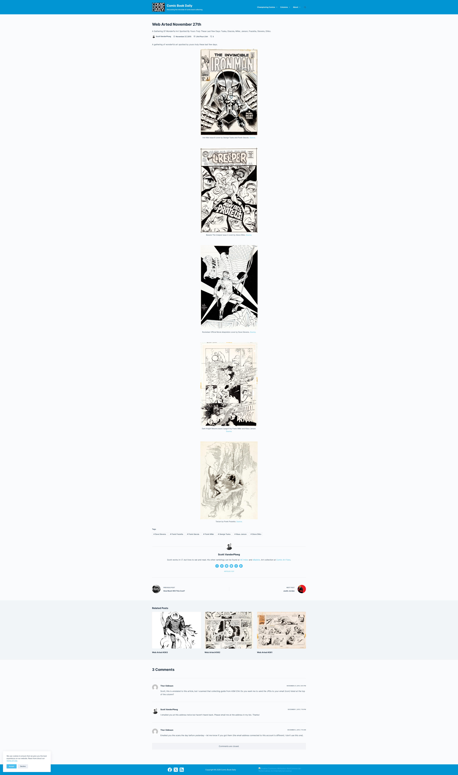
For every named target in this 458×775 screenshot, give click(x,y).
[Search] (305, 7)
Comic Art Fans (283, 560)
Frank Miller (208, 534)
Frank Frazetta (176, 534)
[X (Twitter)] (176, 770)
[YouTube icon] (241, 566)
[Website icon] (222, 566)
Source (252, 138)
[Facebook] (170, 770)
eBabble (256, 560)
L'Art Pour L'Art (202, 36)
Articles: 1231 (229, 571)
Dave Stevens (160, 534)
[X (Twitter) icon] (226, 566)
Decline (23, 766)
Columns (284, 7)
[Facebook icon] (217, 566)
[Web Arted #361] (281, 630)
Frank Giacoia (193, 534)
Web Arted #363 (160, 652)
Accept (11, 766)
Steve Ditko (256, 534)
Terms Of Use (12, 761)
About (295, 7)
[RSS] (182, 770)
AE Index (244, 560)
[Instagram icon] (231, 566)
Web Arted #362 (212, 652)
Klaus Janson (240, 534)
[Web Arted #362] (229, 630)
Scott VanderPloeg (169, 709)
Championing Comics (266, 7)
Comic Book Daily (179, 5)
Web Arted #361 (264, 652)
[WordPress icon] (236, 566)
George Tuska (224, 534)
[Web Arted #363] (176, 630)
